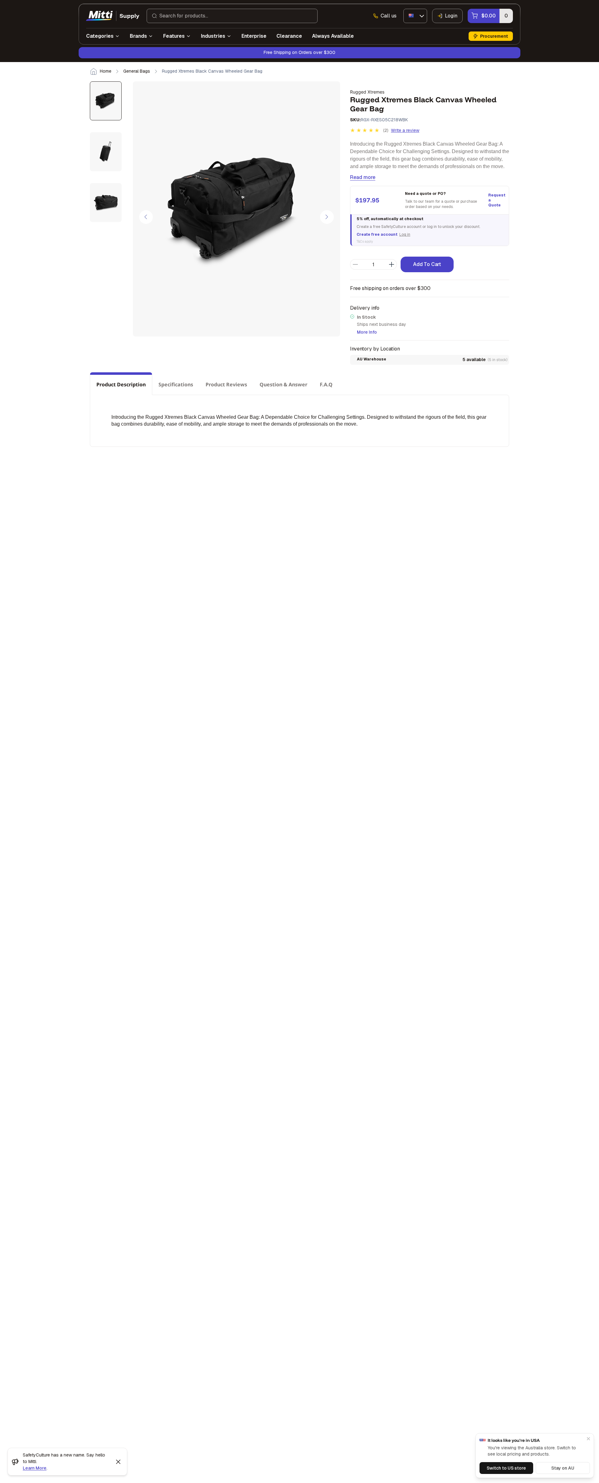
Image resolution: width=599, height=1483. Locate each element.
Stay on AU (562, 1468)
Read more (362, 177)
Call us (389, 15)
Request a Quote (496, 200)
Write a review (405, 130)
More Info (367, 332)
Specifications (175, 384)
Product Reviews (226, 384)
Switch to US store (506, 1468)
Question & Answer (283, 384)
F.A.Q (326, 384)
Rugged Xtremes (367, 91)
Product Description (121, 384)
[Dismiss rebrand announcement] (118, 1462)
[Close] (588, 1438)
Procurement (494, 36)
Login (451, 15)
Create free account (377, 234)
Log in (404, 234)
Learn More (34, 1468)
